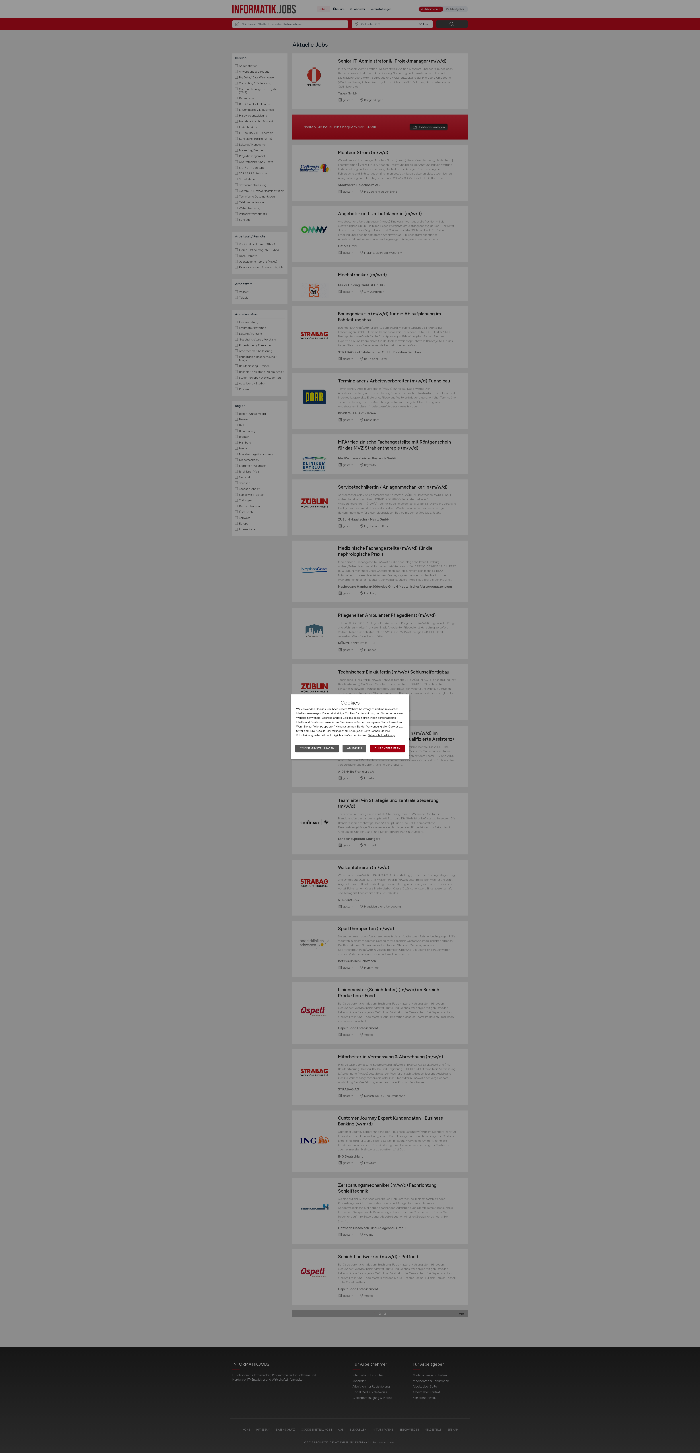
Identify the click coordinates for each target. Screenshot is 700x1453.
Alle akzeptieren (387, 748)
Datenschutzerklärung (381, 735)
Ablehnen (354, 748)
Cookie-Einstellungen (317, 748)
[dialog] (350, 726)
